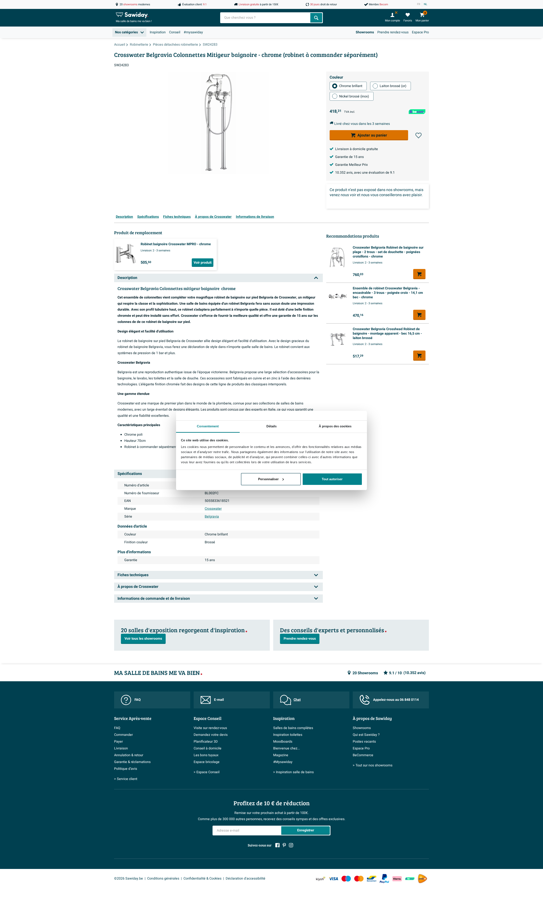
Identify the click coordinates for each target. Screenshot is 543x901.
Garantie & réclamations (132, 761)
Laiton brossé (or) (393, 86)
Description (124, 216)
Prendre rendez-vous (393, 32)
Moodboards (282, 741)
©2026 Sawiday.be (128, 878)
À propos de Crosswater (213, 216)
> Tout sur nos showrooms (372, 765)
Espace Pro (420, 32)
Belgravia (212, 516)
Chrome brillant (350, 86)
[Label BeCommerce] (409, 879)
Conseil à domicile (207, 748)
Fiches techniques (177, 216)
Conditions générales (163, 878)
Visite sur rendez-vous (210, 728)
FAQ (137, 699)
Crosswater (213, 508)
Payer (118, 741)
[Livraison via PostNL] (422, 878)
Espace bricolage (207, 761)
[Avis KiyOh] (320, 879)
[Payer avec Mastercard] (359, 879)
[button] (418, 135)
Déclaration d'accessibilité (245, 878)
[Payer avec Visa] (333, 879)
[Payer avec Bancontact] (371, 879)
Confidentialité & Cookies (202, 878)
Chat (297, 699)
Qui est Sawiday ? (366, 734)
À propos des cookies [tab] (335, 426)
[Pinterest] (284, 845)
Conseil (174, 32)
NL (425, 4)
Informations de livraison (255, 216)
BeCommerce (363, 755)
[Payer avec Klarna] (397, 879)
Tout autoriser (332, 479)
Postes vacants (364, 741)
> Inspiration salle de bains (293, 772)
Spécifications (148, 216)
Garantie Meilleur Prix (351, 164)
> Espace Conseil (207, 772)
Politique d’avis (125, 768)
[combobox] (266, 18)
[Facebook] (277, 845)
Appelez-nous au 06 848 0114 (396, 699)
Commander (123, 734)
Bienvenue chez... (286, 748)
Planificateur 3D (206, 741)
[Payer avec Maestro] (346, 879)
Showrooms (365, 32)
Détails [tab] (271, 426)
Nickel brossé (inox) (354, 96)
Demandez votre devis (211, 734)
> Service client (125, 778)
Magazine (280, 755)
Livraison (121, 748)
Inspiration (158, 32)
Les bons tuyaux (206, 755)
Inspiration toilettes (287, 734)
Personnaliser (268, 479)
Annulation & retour (128, 755)
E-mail (219, 699)
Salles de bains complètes (293, 728)
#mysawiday (193, 32)
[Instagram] (291, 845)
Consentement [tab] (208, 426)
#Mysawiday (282, 761)
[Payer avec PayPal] (384, 878)
